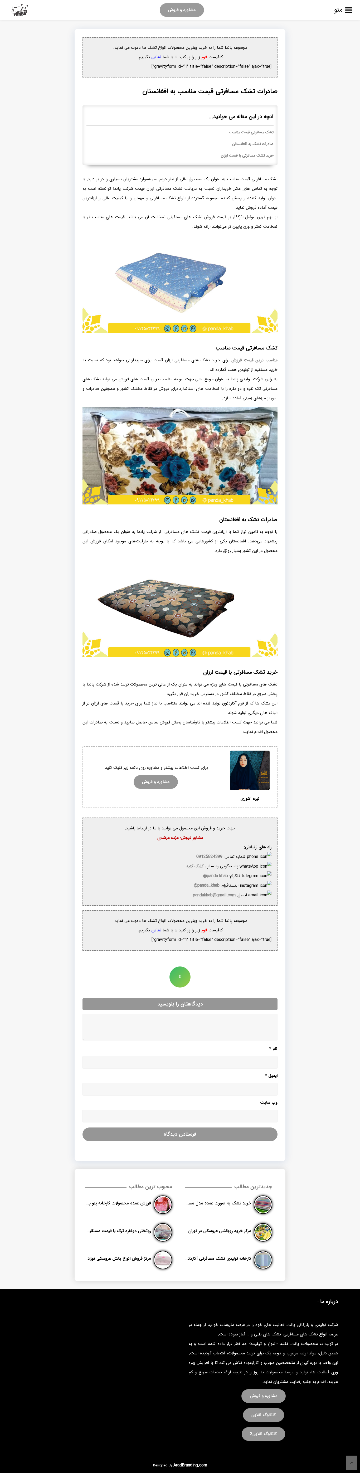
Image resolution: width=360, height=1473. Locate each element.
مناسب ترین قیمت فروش (254, 360)
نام (273, 1049)
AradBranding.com (190, 1465)
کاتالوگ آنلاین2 (263, 1434)
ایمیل (271, 1075)
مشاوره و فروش (182, 10)
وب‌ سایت (269, 1102)
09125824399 (209, 856)
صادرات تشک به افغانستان (253, 144)
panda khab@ (215, 876)
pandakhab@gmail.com (214, 895)
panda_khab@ (207, 885)
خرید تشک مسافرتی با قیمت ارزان (247, 156)
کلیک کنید (194, 866)
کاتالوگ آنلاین (263, 1415)
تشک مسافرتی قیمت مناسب (251, 132)
